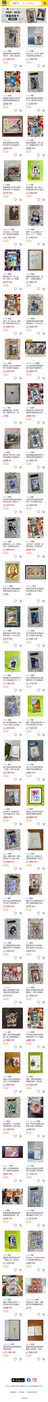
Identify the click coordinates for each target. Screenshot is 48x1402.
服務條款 (13, 1392)
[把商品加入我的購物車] (20, 65)
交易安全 (24, 1398)
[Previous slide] (3, 37)
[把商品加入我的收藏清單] (15, 65)
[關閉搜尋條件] (24, 3)
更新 (40, 1386)
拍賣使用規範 (32, 1392)
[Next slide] (21, 37)
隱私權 (21, 1392)
